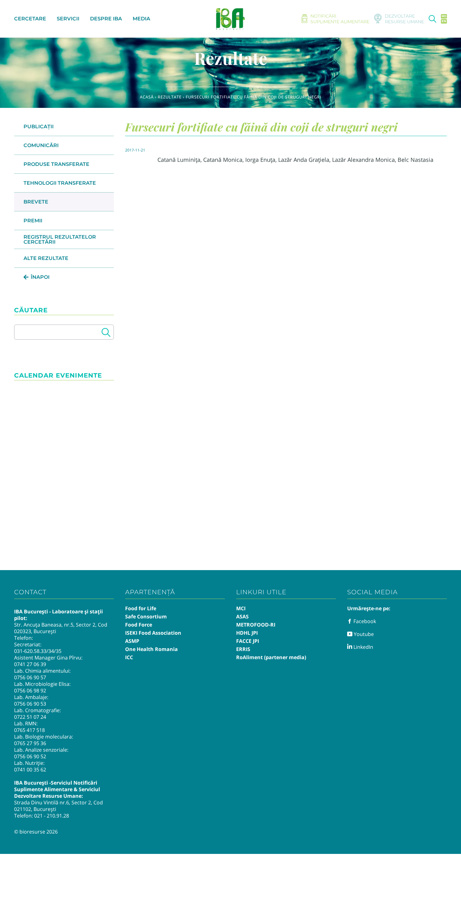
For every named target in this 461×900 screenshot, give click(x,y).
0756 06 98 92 (30, 690)
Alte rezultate (46, 258)
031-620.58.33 (30, 651)
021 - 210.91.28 (51, 815)
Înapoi (40, 277)
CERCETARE (30, 19)
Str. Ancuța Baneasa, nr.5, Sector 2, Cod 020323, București (60, 628)
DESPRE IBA (106, 19)
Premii (33, 221)
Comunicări (41, 145)
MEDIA (141, 19)
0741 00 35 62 (30, 769)
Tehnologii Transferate (60, 183)
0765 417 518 (29, 730)
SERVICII (68, 19)
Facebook (364, 621)
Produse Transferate (56, 164)
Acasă (147, 97)
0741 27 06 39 (30, 664)
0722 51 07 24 (30, 716)
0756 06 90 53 (30, 703)
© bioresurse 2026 (36, 831)
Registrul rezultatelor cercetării (60, 239)
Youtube (363, 634)
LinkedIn (362, 646)
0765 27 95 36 (30, 743)
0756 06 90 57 (30, 677)
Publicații (39, 127)
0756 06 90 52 (30, 756)
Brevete (36, 202)
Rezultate (170, 97)
